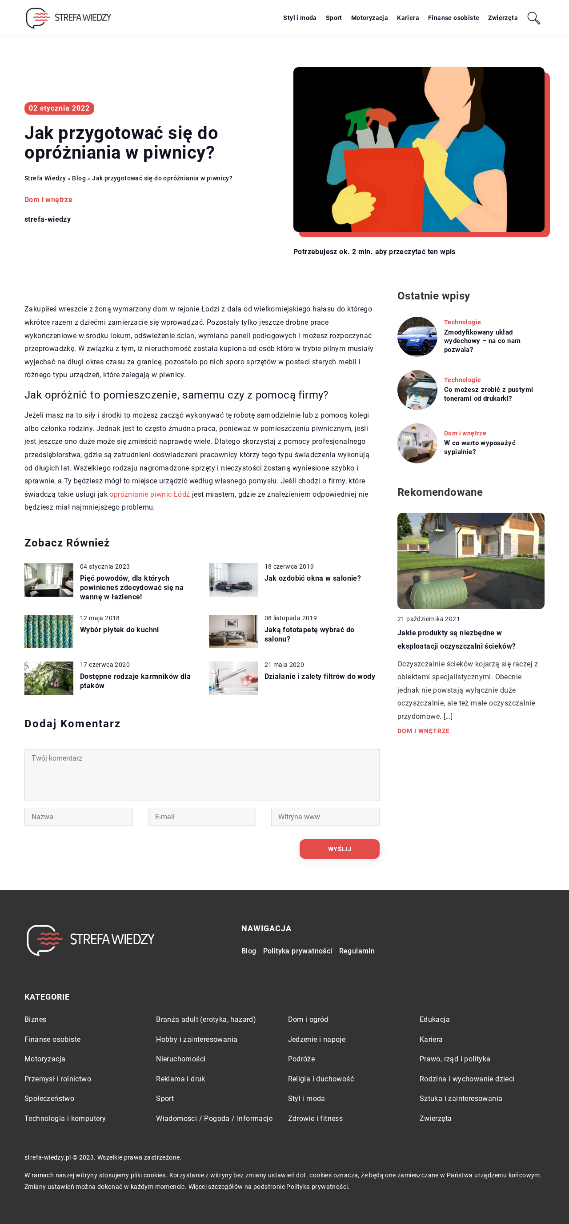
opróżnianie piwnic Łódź (149, 494)
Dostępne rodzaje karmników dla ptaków (135, 681)
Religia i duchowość (321, 1079)
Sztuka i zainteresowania (461, 1098)
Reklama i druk (180, 1079)
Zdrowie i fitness (315, 1118)
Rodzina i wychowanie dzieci (467, 1079)
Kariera (408, 17)
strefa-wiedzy (47, 219)
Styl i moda (300, 17)
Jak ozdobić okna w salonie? (312, 578)
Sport (334, 17)
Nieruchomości (180, 1059)
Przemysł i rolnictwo (57, 1079)
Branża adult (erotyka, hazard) (206, 1019)
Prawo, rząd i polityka (455, 1059)
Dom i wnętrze (48, 199)
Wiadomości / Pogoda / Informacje (214, 1118)
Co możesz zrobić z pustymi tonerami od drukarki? (488, 394)
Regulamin (357, 951)
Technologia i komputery (65, 1118)
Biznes (35, 1019)
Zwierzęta (503, 17)
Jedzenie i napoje (317, 1039)
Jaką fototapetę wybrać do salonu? (309, 634)
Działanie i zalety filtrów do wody (320, 676)
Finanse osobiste (453, 17)
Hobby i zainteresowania (196, 1039)
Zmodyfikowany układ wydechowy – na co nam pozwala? (482, 341)
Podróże (301, 1059)
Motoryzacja (369, 17)
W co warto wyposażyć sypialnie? (480, 447)
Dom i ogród (308, 1019)
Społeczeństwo (49, 1098)
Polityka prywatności (298, 951)
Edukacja (435, 1019)
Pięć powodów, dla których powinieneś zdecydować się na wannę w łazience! (132, 587)
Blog (248, 951)
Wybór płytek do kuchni (119, 630)
